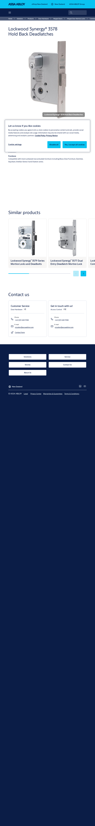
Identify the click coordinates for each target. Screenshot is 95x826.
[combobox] (77, 12)
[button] (83, 273)
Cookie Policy (40, 135)
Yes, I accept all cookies (75, 145)
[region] (47, 136)
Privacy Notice (52, 135)
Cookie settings (15, 144)
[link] (40, 4)
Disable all (54, 145)
